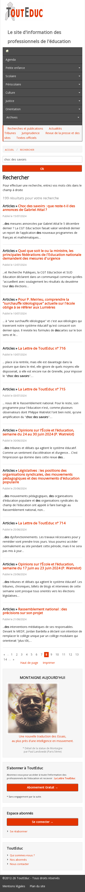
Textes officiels (26, 138)
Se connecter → (42, 822)
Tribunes (10, 133)
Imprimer (49, 663)
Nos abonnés (18, 859)
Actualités (55, 128)
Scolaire (11, 76)
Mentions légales (13, 886)
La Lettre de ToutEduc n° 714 (42, 523)
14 (5, 659)
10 (57, 654)
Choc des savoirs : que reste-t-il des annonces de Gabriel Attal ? (39, 207)
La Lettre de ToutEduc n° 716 (42, 348)
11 (63, 654)
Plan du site (37, 886)
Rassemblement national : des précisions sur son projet (35, 611)
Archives (12, 117)
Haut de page (29, 663)
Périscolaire (13, 84)
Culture (10, 93)
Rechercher (27, 149)
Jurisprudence (31, 133)
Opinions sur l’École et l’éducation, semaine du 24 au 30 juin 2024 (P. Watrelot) (38, 432)
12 (70, 654)
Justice (10, 101)
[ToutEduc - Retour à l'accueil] (24, 19)
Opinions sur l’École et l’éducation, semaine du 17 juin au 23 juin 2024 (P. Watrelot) (42, 566)
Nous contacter (19, 864)
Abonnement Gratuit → (42, 787)
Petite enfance (15, 68)
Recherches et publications (25, 128)
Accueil (9, 149)
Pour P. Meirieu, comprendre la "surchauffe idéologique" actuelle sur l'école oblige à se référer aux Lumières (39, 303)
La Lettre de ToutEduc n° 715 (42, 389)
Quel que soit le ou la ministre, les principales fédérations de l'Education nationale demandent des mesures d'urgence (42, 254)
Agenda (11, 59)
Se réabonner (18, 831)
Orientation (13, 109)
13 (77, 654)
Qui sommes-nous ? (22, 855)
